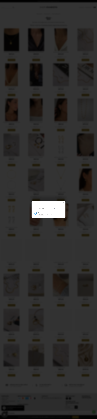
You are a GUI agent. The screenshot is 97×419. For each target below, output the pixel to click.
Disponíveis (41, 208)
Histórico (56, 208)
